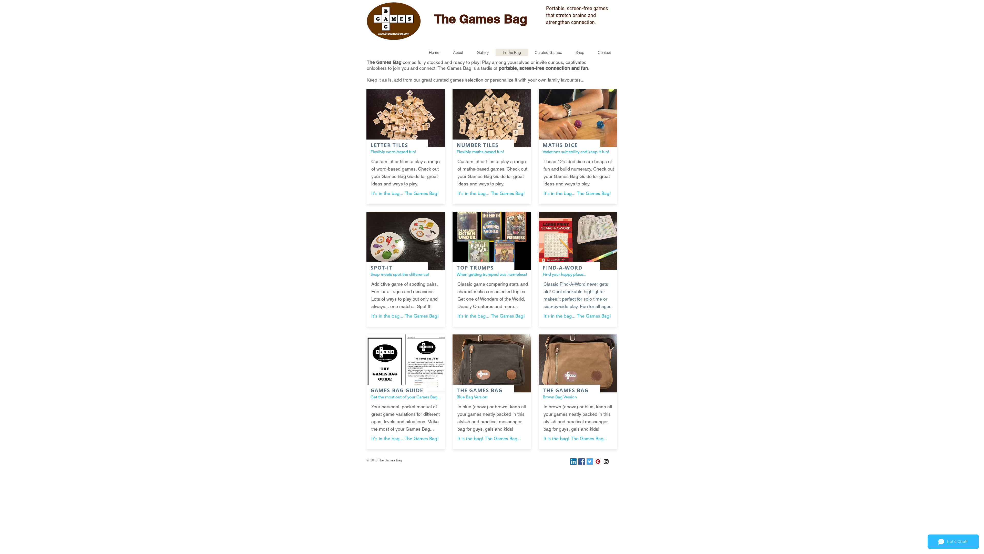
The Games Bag (480, 19)
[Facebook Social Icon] (581, 461)
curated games (448, 80)
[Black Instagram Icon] (606, 461)
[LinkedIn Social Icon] (573, 461)
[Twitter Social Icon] (590, 461)
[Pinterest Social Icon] (598, 461)
